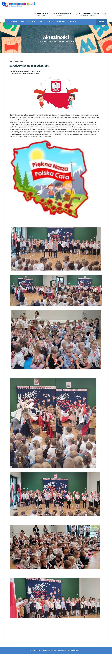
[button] (4, 4)
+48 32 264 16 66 (42, 13)
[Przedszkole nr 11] (20, 4)
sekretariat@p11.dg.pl (63, 13)
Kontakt (101, 21)
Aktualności (47, 42)
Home (39, 42)
